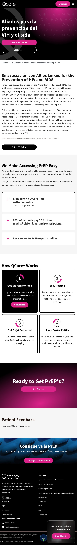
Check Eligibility (61, 536)
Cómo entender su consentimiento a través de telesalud (56, 493)
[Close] (72, 523)
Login (3, 506)
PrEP (40, 506)
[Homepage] (9, 4)
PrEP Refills (5, 510)
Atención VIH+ (42, 514)
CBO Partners (16, 62)
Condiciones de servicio (45, 484)
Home (5, 62)
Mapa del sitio (42, 497)
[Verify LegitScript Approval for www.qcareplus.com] (43, 541)
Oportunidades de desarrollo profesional (51, 480)
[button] (73, 3)
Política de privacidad (45, 489)
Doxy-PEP (41, 510)
